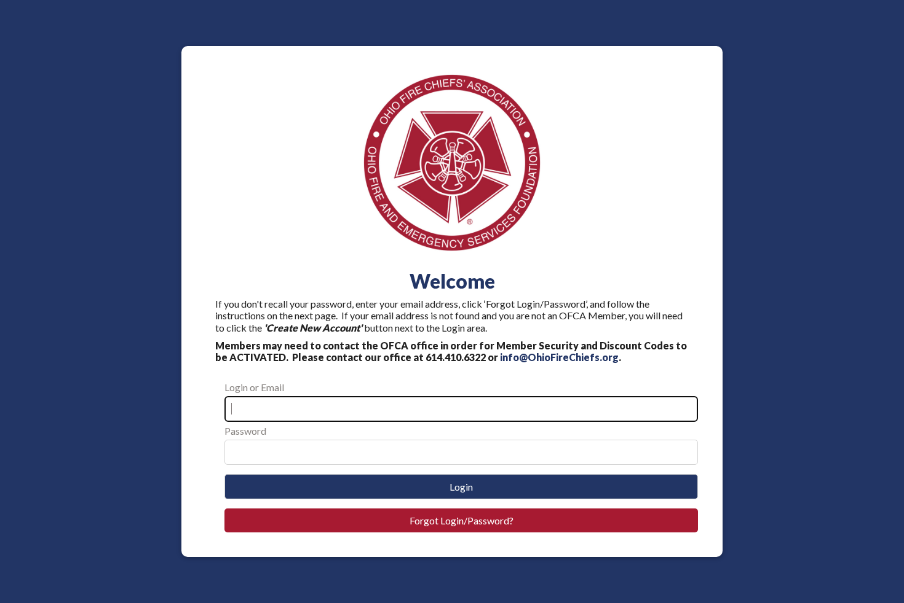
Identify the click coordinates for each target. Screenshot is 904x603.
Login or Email (254, 387)
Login (461, 486)
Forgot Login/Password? (461, 520)
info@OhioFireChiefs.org (559, 357)
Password (245, 431)
